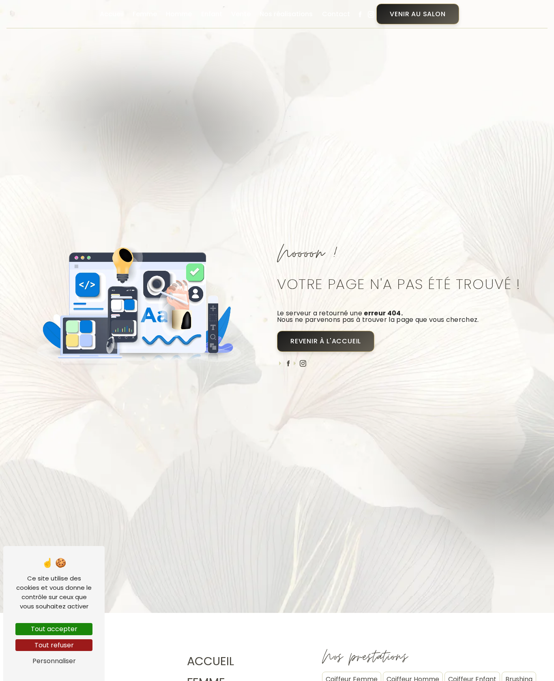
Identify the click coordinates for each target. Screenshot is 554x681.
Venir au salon (417, 14)
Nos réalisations (286, 14)
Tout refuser (54, 645)
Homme (179, 14)
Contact (336, 14)
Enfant (211, 14)
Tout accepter (54, 629)
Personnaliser (54, 661)
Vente (241, 14)
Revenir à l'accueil (325, 341)
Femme (145, 14)
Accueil (112, 14)
